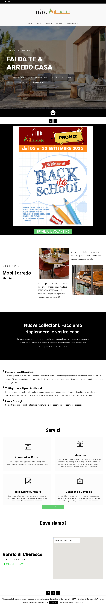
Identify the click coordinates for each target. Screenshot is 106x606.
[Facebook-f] (50, 121)
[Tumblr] (58, 593)
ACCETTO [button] (54, 602)
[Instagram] (55, 121)
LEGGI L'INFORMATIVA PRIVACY (71, 602)
